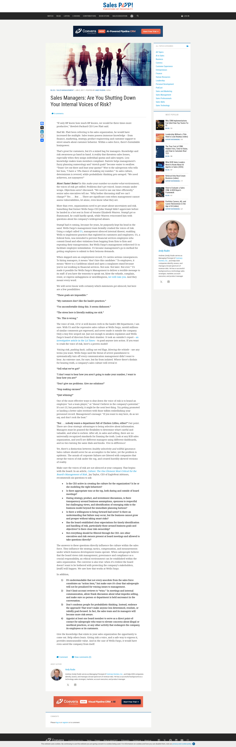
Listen (67, 16)
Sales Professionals (163, 98)
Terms (89, 740)
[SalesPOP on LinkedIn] (75, 685)
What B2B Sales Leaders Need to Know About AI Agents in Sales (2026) (175, 164)
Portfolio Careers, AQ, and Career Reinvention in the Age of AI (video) (175, 203)
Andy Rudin (100, 90)
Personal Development (165, 84)
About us (147, 740)
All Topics (159, 52)
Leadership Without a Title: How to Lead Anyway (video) (176, 135)
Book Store (104, 16)
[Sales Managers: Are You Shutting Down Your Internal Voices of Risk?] (98, 64)
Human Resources (163, 77)
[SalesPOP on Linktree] (159, 740)
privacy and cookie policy (181, 744)
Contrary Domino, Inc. (114, 674)
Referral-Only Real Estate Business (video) (175, 176)
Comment (63, 657)
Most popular (172, 114)
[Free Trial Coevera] (98, 701)
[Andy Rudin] (57, 674)
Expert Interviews (172, 139)
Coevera (159, 62)
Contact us (137, 740)
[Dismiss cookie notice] (193, 743)
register (65, 722)
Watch (50, 16)
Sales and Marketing (164, 91)
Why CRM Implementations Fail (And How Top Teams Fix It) (176, 123)
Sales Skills (160, 102)
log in (58, 722)
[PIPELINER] (132, 16)
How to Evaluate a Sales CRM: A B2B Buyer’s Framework (175, 190)
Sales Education (119, 16)
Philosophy (125, 740)
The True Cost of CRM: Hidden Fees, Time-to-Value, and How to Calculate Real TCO (176, 150)
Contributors (89, 16)
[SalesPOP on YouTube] (182, 740)
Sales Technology (163, 105)
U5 (81, 231)
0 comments (59, 113)
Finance (159, 73)
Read (58, 16)
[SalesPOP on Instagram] (188, 740)
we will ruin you (117, 276)
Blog (53, 90)
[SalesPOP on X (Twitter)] (68, 685)
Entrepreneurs (161, 69)
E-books (76, 16)
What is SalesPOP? (110, 740)
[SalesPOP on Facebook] (170, 740)
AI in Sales (160, 55)
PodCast (159, 87)
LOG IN (186, 16)
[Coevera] (57, 740)
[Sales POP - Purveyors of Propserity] (118, 6)
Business (159, 59)
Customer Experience (164, 66)
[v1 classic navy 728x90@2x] (118, 31)
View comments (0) (82, 657)
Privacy (97, 740)
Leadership (160, 80)
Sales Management (65, 90)
